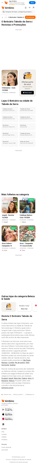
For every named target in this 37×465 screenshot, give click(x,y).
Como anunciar (6, 447)
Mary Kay (17, 378)
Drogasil (4, 378)
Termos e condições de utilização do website (18, 459)
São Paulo (26, 360)
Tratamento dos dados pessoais (18, 462)
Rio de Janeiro (20, 362)
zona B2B (4, 450)
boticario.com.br (7, 388)
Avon (30, 378)
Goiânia (12, 365)
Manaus (4, 362)
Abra (32, 3)
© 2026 (18, 457)
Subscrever (31, 17)
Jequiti (11, 378)
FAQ (2, 432)
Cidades (4, 437)
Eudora (24, 378)
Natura (11, 381)
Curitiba (11, 362)
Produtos (4, 439)
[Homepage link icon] (1, 394)
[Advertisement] (18, 49)
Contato (4, 434)
